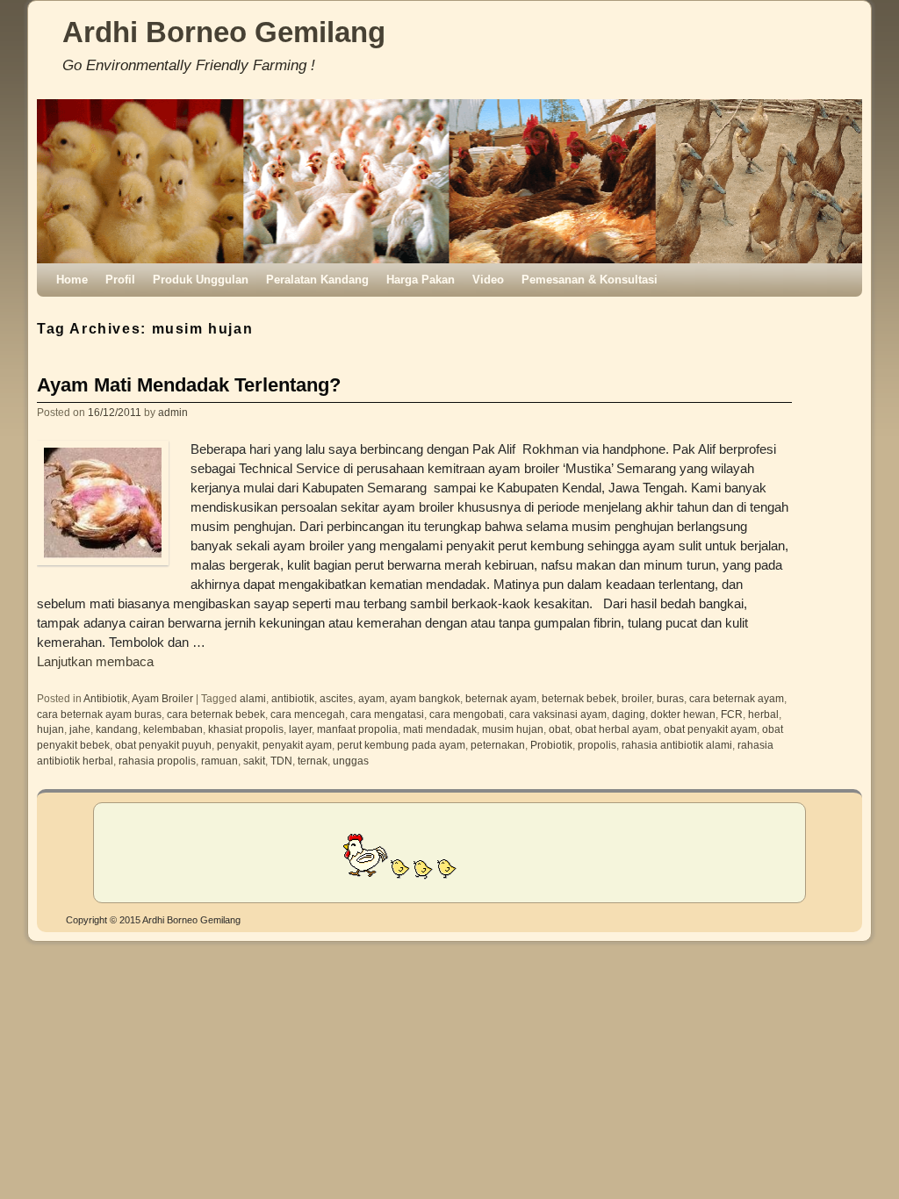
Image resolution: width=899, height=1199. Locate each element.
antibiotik (292, 698)
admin (173, 412)
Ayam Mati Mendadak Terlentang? (189, 385)
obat (559, 729)
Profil (120, 279)
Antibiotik (105, 698)
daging (628, 714)
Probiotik (551, 744)
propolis (597, 744)
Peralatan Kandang (317, 279)
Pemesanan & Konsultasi (589, 279)
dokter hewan (683, 714)
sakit (254, 760)
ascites (336, 698)
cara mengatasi (387, 714)
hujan (50, 729)
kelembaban (173, 729)
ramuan (219, 760)
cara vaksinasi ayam (558, 714)
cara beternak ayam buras (99, 714)
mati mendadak (440, 729)
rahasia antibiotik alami (677, 744)
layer (300, 729)
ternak (312, 760)
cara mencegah (307, 714)
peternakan (498, 744)
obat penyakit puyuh (163, 744)
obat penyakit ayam (710, 729)
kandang (117, 729)
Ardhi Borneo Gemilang (223, 32)
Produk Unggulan (200, 279)
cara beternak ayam (736, 698)
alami (253, 698)
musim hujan (512, 729)
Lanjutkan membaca (95, 662)
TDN (281, 760)
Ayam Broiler (162, 698)
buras (670, 698)
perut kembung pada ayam (401, 744)
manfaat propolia (357, 729)
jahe (79, 729)
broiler (636, 698)
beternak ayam (500, 698)
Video (488, 279)
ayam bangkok (425, 698)
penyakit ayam (297, 744)
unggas (351, 760)
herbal (763, 714)
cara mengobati (466, 714)
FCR (732, 714)
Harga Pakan (420, 279)
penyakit (237, 744)
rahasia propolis (157, 760)
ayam (371, 698)
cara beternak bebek (216, 714)
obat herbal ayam (616, 729)
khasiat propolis (246, 729)
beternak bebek (579, 698)
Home (72, 279)
